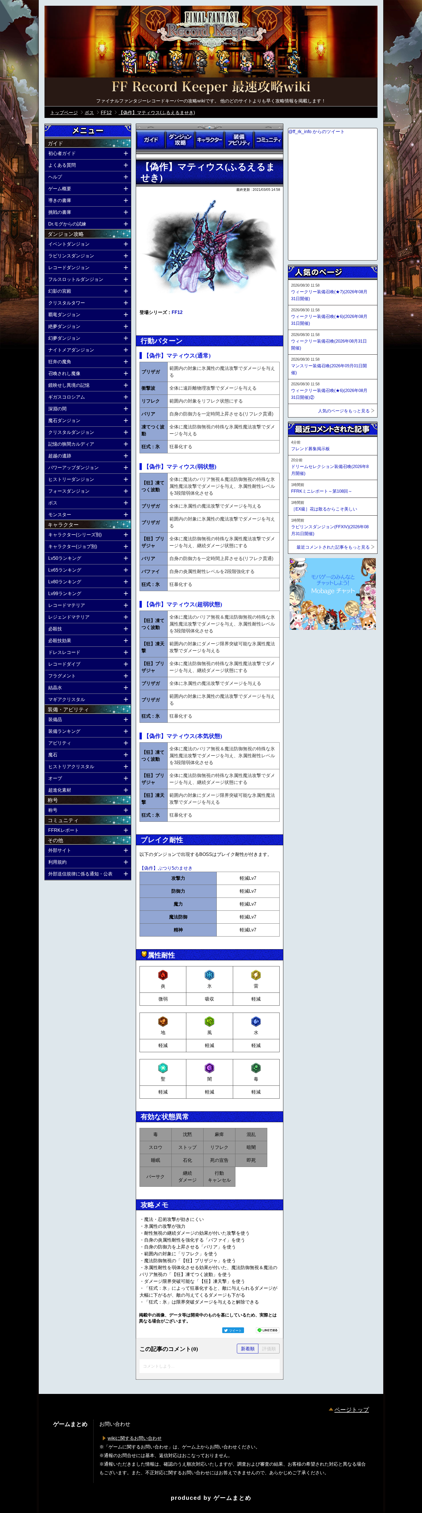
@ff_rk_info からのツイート (316, 131)
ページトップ (351, 1410)
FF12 (177, 312)
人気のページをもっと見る (344, 410)
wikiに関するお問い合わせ (135, 1438)
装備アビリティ (238, 139)
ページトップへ (302, 645)
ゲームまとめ (232, 1498)
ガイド (150, 139)
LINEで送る (267, 1330)
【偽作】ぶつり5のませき (166, 868)
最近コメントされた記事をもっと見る (333, 547)
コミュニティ (268, 139)
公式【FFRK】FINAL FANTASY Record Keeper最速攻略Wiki (211, 87)
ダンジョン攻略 (180, 139)
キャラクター (209, 139)
